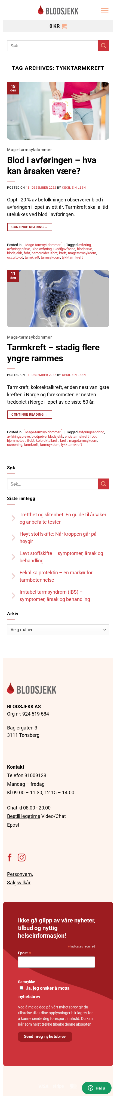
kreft (62, 253)
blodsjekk (14, 253)
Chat (12, 808)
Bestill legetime (23, 816)
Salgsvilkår (18, 882)
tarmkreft (32, 257)
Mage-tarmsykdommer (29, 149)
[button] (104, 10)
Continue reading (29, 227)
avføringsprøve (18, 249)
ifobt (53, 253)
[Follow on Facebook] (10, 858)
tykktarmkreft (72, 257)
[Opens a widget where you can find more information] (97, 1088)
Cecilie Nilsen (74, 187)
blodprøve (84, 249)
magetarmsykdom (82, 253)
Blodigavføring (64, 249)
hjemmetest (16, 440)
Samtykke (26, 982)
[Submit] (103, 45)
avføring (84, 245)
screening (14, 445)
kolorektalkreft (47, 440)
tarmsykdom (50, 257)
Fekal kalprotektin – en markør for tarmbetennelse (56, 576)
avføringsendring (91, 432)
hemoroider (40, 253)
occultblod (15, 257)
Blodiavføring (42, 249)
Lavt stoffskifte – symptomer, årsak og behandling (61, 556)
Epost (13, 825)
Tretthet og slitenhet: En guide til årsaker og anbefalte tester (63, 518)
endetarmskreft (77, 436)
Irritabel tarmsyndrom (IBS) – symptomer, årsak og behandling (55, 595)
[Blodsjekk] (58, 10)
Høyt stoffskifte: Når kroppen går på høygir (58, 537)
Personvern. (20, 874)
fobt (27, 253)
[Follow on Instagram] (22, 858)
